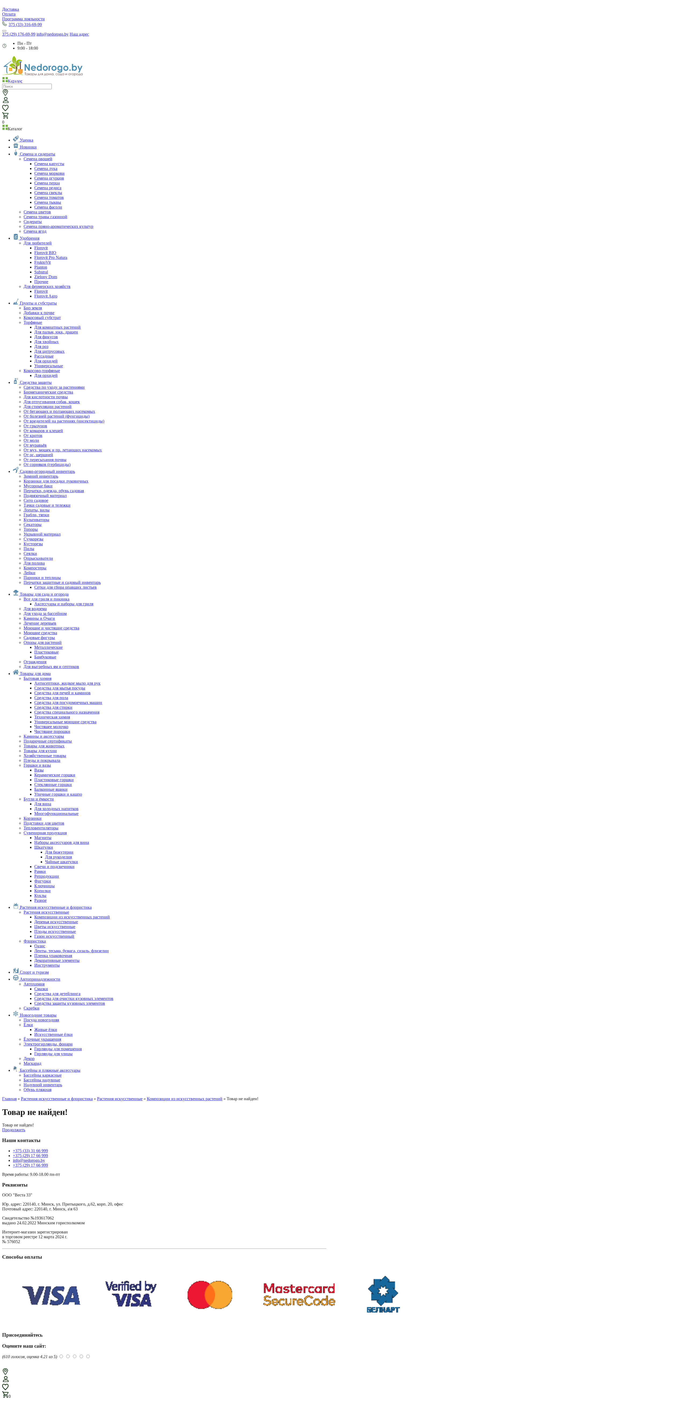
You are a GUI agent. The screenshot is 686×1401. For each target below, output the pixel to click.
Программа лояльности (23, 19)
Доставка (10, 9)
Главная (9, 1098)
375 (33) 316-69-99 (25, 24)
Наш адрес (79, 34)
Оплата (9, 14)
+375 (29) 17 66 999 (30, 1155)
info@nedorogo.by (52, 34)
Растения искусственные (120, 1098)
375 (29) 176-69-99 (18, 34)
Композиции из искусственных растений (184, 1098)
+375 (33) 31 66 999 (30, 1150)
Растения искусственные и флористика (57, 1098)
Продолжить (13, 1130)
